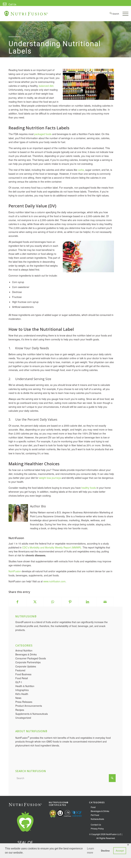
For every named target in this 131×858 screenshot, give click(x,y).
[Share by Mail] (105, 601)
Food (93, 807)
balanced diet (46, 85)
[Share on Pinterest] (70, 601)
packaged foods (43, 134)
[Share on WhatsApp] (52, 601)
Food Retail (21, 678)
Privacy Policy (97, 828)
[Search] (112, 13)
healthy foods (88, 487)
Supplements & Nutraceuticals (31, 713)
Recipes (19, 710)
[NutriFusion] (26, 15)
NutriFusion (15, 571)
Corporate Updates (25, 666)
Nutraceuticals (97, 818)
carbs (81, 169)
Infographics (22, 690)
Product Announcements (28, 705)
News (18, 698)
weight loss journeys (50, 477)
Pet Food (95, 815)
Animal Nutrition (23, 650)
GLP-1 (18, 682)
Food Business (23, 674)
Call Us (12, 4)
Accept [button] (120, 850)
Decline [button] (105, 850)
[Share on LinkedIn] (87, 601)
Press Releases (23, 701)
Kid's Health (21, 694)
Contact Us (96, 824)
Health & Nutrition (24, 686)
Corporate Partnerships (28, 662)
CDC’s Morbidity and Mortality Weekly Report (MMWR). (52, 547)
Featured (20, 670)
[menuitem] (9, 4)
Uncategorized (23, 717)
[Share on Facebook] (17, 601)
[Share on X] (35, 601)
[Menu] (123, 13)
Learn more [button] (90, 850)
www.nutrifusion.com (54, 581)
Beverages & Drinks (26, 654)
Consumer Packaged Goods (30, 658)
